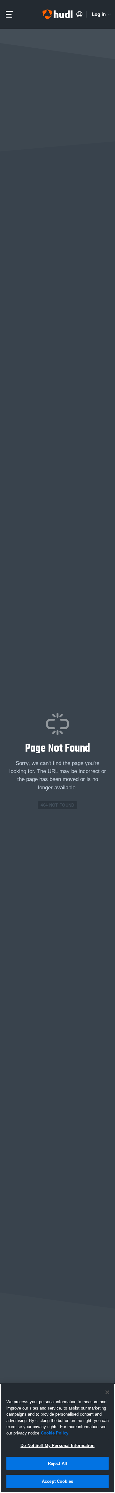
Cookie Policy (54, 1433)
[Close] (107, 1392)
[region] (57, 1438)
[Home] (57, 14)
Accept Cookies (57, 1481)
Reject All (57, 1463)
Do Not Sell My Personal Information (57, 1445)
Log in (99, 14)
